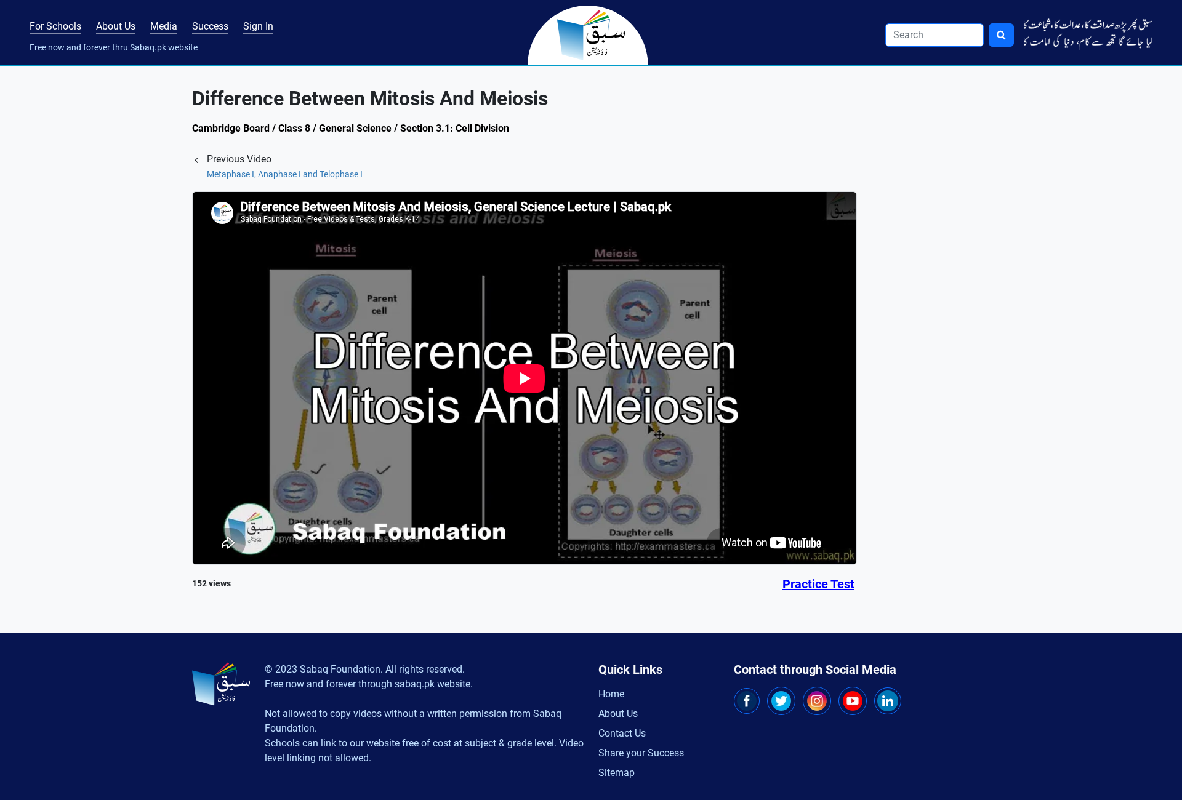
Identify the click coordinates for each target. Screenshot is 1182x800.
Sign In (258, 26)
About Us (115, 26)
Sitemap (616, 772)
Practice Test (818, 584)
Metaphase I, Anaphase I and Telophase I (285, 174)
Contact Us (622, 733)
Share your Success (641, 753)
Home (611, 694)
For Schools (55, 26)
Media (163, 26)
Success (210, 26)
